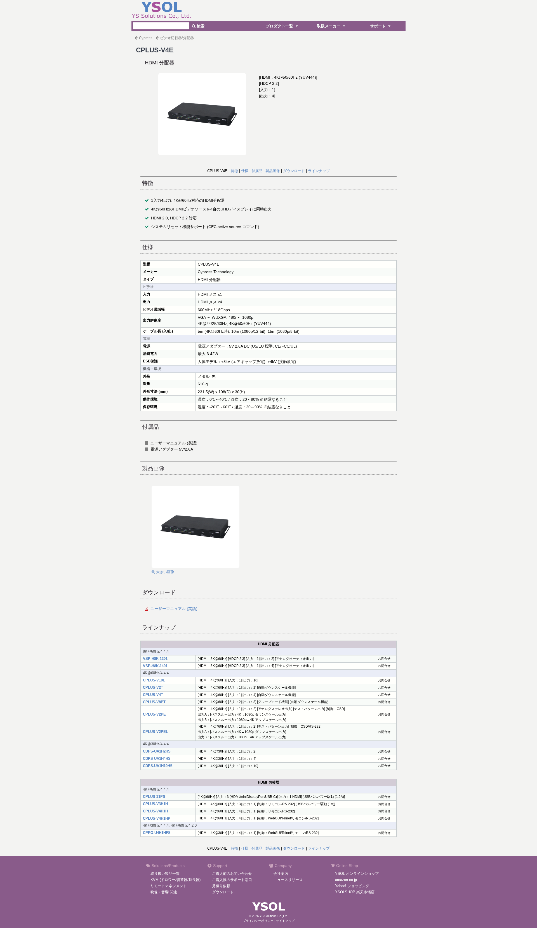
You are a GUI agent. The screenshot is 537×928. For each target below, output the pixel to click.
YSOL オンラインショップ (357, 873)
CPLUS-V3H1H (155, 804)
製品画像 (272, 171)
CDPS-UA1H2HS (157, 751)
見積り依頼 (221, 886)
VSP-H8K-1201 (155, 659)
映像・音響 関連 (163, 892)
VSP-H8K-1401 (155, 666)
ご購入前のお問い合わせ (232, 873)
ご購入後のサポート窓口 (232, 880)
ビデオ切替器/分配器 (177, 38)
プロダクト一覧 (280, 26)
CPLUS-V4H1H (155, 811)
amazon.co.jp (346, 880)
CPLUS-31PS (154, 797)
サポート (378, 26)
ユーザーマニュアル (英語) (173, 608)
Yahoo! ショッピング (352, 886)
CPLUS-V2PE (154, 714)
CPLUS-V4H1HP (156, 818)
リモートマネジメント (168, 886)
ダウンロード (294, 171)
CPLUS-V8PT (154, 702)
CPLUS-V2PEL (155, 732)
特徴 (234, 171)
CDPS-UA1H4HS (157, 758)
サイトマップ (285, 920)
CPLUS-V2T (153, 687)
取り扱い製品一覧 (165, 873)
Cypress (145, 38)
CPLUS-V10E (154, 680)
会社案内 (281, 873)
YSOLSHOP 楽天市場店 (355, 892)
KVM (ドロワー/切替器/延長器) (175, 880)
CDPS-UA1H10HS (158, 766)
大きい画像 (164, 572)
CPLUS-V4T (153, 695)
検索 (200, 26)
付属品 (256, 171)
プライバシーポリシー (258, 920)
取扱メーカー (329, 26)
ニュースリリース (288, 880)
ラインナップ (319, 171)
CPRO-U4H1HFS (157, 833)
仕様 (244, 171)
